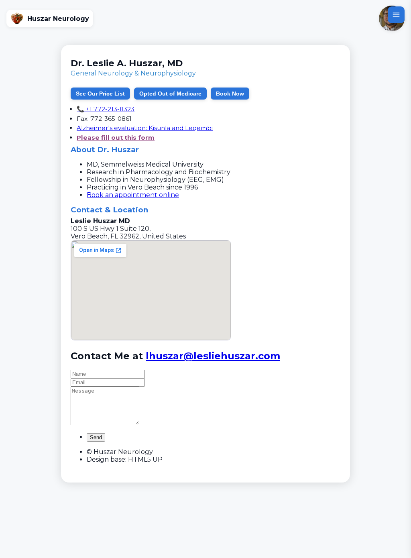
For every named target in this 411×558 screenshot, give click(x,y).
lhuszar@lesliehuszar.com (213, 356)
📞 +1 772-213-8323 (105, 109)
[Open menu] (396, 14)
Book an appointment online (133, 195)
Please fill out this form (116, 137)
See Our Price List (100, 93)
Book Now (230, 93)
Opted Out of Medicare (170, 93)
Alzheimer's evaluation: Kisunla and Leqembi (145, 128)
